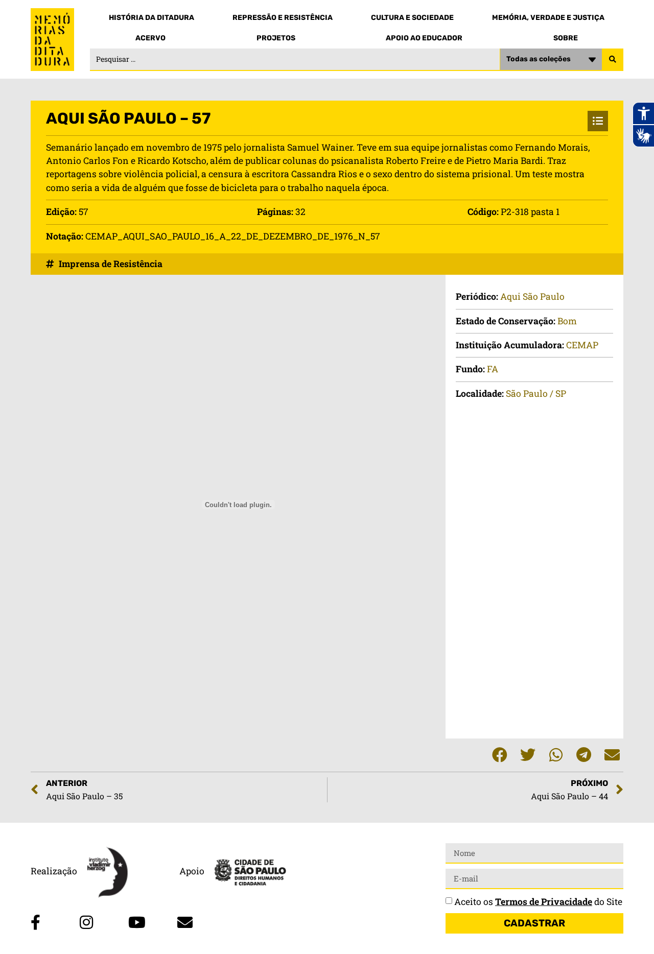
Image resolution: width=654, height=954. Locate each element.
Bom (567, 321)
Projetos (275, 38)
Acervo (150, 38)
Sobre (565, 38)
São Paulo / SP (536, 393)
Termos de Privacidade (543, 902)
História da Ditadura (151, 17)
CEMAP (582, 345)
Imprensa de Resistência (110, 264)
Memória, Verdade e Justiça (548, 17)
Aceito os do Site (538, 902)
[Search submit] (612, 60)
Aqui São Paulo (532, 296)
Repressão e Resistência (282, 17)
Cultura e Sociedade (412, 17)
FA (492, 369)
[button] (499, 755)
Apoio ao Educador (424, 38)
